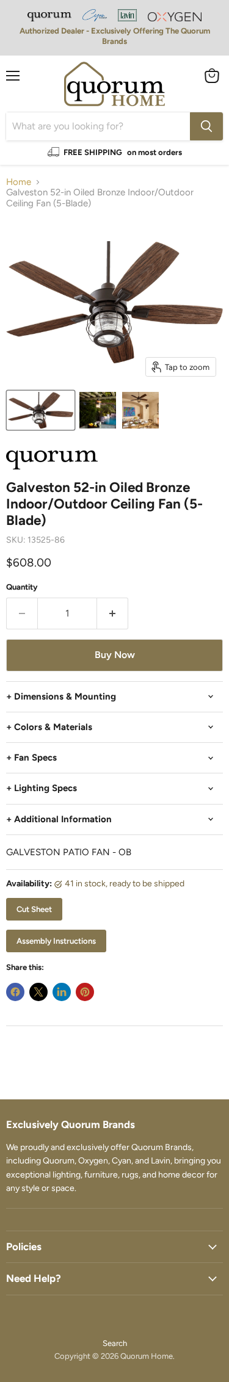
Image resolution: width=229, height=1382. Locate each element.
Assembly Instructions (56, 941)
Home (18, 182)
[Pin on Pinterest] (85, 992)
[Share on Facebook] (15, 992)
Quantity (22, 587)
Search (115, 1343)
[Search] (206, 126)
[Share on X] (38, 992)
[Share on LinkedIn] (62, 992)
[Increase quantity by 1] (112, 613)
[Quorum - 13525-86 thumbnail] (41, 410)
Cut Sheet (34, 909)
